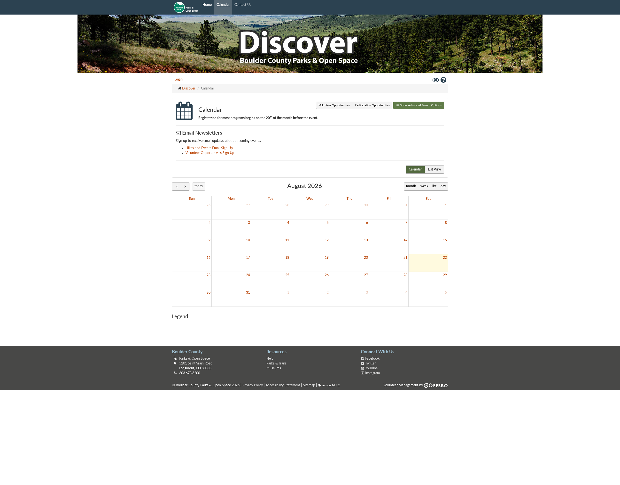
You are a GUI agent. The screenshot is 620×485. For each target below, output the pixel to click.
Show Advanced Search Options (421, 105)
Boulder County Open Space (186, 7)
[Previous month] (176, 186)
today (198, 186)
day (443, 186)
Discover (188, 88)
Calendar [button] (415, 169)
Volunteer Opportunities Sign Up (210, 153)
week (424, 186)
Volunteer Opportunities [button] (334, 105)
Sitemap (309, 385)
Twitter (370, 363)
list (434, 186)
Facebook (372, 358)
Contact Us (242, 5)
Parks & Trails (276, 363)
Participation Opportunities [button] (372, 105)
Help (269, 358)
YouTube (371, 368)
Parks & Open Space (194, 358)
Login (178, 79)
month (411, 186)
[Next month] (185, 186)
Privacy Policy (252, 385)
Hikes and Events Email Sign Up (209, 148)
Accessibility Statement (283, 385)
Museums (273, 368)
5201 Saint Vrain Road (195, 363)
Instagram (372, 373)
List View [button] (434, 169)
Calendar (223, 5)
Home (207, 5)
